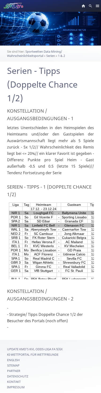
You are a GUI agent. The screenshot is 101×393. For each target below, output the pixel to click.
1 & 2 (61, 56)
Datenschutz (17, 376)
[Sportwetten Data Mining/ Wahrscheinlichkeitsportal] (83, 6)
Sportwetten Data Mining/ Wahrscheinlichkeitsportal (34, 53)
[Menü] (97, 6)
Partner (13, 371)
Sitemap (13, 365)
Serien (50, 56)
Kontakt (14, 382)
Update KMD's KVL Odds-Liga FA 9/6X (35, 349)
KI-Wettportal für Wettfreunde (32, 354)
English (13, 360)
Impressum (16, 387)
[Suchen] (90, 6)
